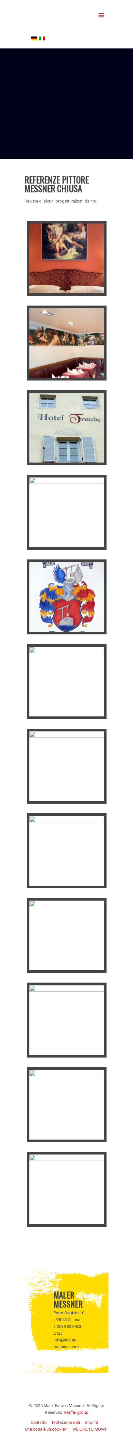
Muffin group (76, 1412)
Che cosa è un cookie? (46, 1429)
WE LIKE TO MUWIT (90, 1429)
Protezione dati (66, 1422)
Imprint (91, 1422)
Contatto (39, 1422)
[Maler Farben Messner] (66, 14)
